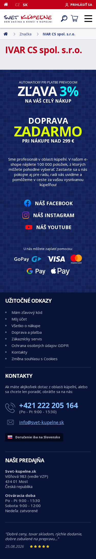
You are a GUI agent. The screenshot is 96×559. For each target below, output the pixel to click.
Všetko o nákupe (26, 325)
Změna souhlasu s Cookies (35, 358)
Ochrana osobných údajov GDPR (40, 345)
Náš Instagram (53, 215)
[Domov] (8, 4)
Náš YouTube (53, 227)
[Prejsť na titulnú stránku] (28, 18)
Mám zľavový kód (27, 312)
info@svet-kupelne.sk (41, 422)
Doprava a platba (27, 332)
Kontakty (19, 352)
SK (25, 4)
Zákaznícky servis (27, 338)
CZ (17, 4)
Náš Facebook (54, 203)
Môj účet (19, 319)
